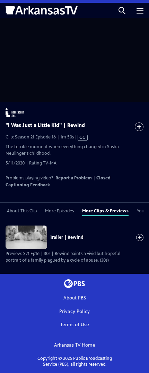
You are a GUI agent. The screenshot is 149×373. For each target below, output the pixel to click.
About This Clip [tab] (22, 211)
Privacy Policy (74, 311)
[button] (122, 10)
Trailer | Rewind (67, 237)
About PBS (74, 298)
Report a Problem (73, 178)
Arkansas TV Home (74, 345)
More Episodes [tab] (59, 211)
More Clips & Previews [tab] (105, 211)
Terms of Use (74, 325)
